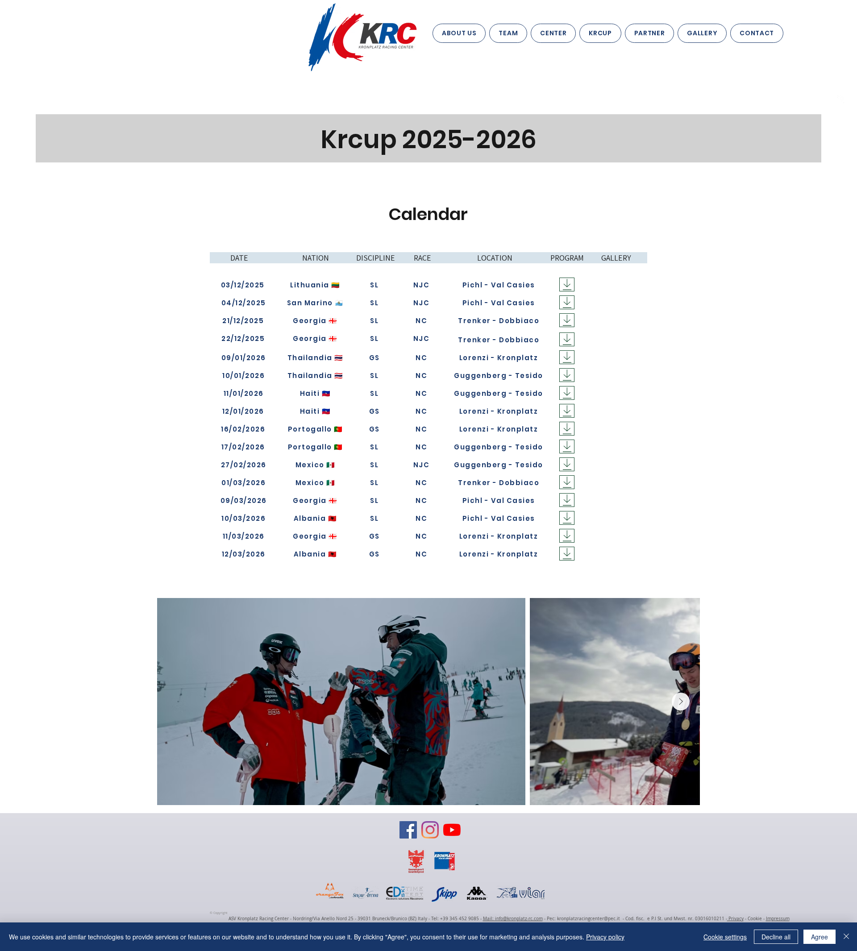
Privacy (735, 919)
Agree (819, 936)
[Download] (566, 284)
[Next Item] (681, 701)
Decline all (775, 936)
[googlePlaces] (841, 99)
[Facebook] (408, 830)
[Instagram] (430, 830)
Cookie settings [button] (725, 936)
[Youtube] (452, 830)
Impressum (778, 919)
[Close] (846, 937)
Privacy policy (605, 936)
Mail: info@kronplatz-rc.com (513, 919)
